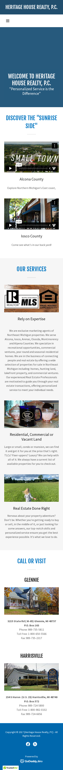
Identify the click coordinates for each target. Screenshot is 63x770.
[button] (7, 20)
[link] (31, 7)
